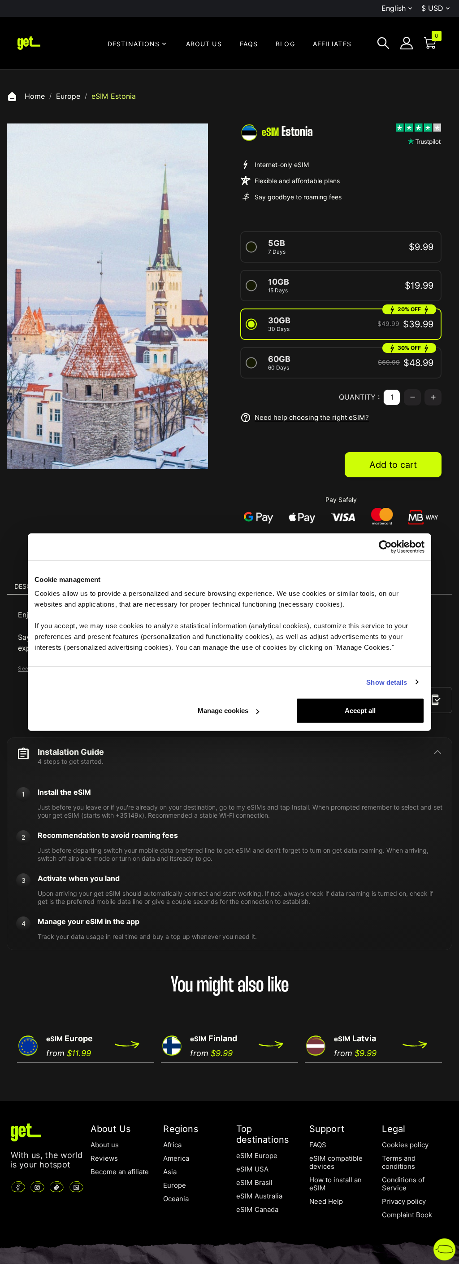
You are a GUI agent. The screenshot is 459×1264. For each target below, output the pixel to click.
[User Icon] (406, 43)
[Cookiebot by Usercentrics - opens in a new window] (385, 546)
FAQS (317, 1145)
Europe (174, 1185)
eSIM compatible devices (336, 1162)
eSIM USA (252, 1169)
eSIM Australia (259, 1196)
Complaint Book (407, 1215)
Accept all (360, 710)
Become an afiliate (120, 1172)
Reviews (104, 1158)
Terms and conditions (399, 1162)
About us (105, 1145)
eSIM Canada (257, 1210)
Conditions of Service (403, 1184)
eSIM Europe (256, 1156)
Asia (170, 1172)
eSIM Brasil (254, 1183)
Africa (172, 1145)
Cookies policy (405, 1145)
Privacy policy (404, 1202)
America (176, 1158)
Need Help (326, 1202)
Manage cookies (223, 710)
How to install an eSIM (335, 1184)
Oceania (176, 1199)
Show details (386, 682)
